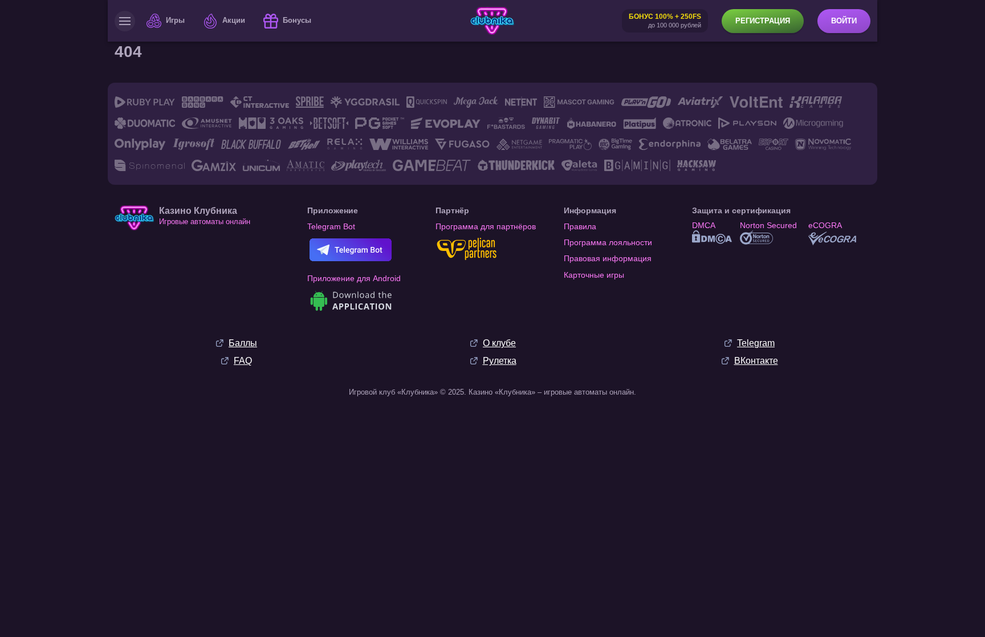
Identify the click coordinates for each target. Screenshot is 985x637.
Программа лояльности (608, 242)
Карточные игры (594, 274)
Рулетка (499, 361)
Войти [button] (844, 21)
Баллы (243, 343)
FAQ (243, 361)
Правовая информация (608, 258)
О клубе (499, 343)
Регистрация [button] (762, 21)
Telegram (756, 343)
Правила (580, 226)
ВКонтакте (756, 361)
